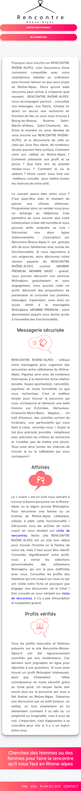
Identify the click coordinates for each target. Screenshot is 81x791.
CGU (33, 786)
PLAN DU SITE (50, 786)
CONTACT (71, 786)
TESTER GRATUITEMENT (38, 27)
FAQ (25, 786)
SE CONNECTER (38, 37)
